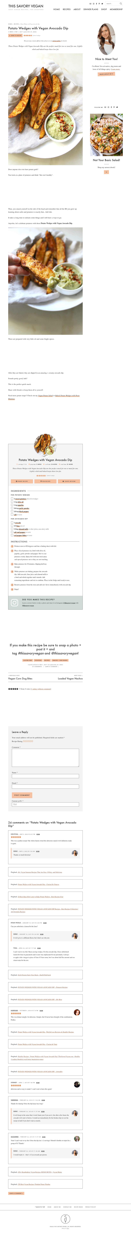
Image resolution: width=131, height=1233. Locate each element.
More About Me (106, 74)
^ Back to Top (40, 1207)
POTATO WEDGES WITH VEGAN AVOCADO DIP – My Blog (40, 999)
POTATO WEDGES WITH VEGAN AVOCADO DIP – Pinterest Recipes (43, 987)
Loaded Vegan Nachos (70, 678)
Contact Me (67, 1207)
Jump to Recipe (16, 35)
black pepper (24, 511)
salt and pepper (19, 532)
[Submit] (121, 3)
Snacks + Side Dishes (60, 660)
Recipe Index (78, 1207)
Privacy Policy (90, 1207)
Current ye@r (17, 801)
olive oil (20, 502)
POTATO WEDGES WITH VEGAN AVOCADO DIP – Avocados (40, 1071)
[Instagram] (93, 4)
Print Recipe (23, 481)
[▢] (12, 499)
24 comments (37, 666)
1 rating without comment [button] (40, 689)
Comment (16, 747)
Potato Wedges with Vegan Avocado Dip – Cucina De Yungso (38, 884)
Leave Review (70, 481)
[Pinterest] (99, 4)
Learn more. (115, 69)
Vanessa (14, 1100)
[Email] (90, 4)
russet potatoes (20, 498)
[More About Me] (106, 39)
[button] (37, 475)
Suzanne (15, 1137)
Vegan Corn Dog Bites (20, 678)
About (77, 9)
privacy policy (57, 41)
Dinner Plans (91, 9)
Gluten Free (28, 660)
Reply (38, 834)
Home (56, 9)
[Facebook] (96, 4)
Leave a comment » (52, 666)
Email (15, 783)
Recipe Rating (17, 741)
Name (15, 772)
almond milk (23, 529)
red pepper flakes (20, 535)
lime (18, 526)
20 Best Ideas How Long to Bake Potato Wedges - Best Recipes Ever (40, 897)
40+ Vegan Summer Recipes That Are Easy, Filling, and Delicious (40, 872)
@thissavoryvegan (69, 603)
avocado (18, 522)
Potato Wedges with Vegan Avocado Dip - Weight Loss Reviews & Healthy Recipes (46, 1032)
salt (15, 514)
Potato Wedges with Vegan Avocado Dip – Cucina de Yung (37, 1044)
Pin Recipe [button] (46, 481)
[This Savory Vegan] (26, 7)
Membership (116, 9)
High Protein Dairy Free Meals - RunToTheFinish (34, 975)
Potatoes (38, 660)
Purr (68, 1228)
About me (57, 1207)
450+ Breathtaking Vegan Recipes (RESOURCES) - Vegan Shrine (40, 1172)
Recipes (67, 9)
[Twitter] (102, 4)
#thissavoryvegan (28, 605)
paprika (21, 505)
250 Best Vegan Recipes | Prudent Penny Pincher (34, 1184)
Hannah (14, 1010)
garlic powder (24, 508)
